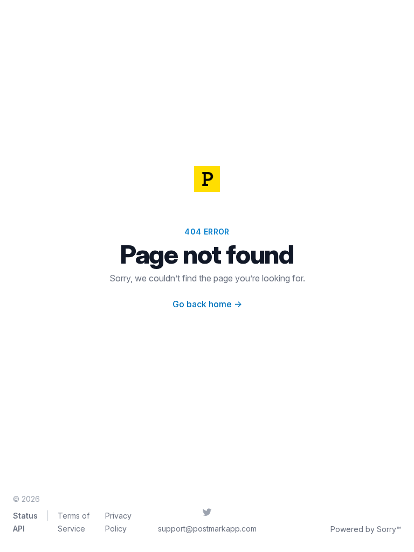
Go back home (207, 304)
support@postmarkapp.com (207, 528)
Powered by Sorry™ (365, 529)
